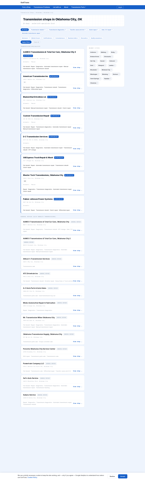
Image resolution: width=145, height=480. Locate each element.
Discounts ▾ (84, 38)
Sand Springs (95, 78)
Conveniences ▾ (60, 38)
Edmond (112, 61)
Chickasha (108, 56)
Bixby (113, 52)
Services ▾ (25, 38)
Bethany (104, 52)
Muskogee (94, 74)
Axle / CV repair (107, 29)
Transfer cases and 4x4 (78, 29)
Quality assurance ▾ (96, 38)
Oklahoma (39, 12)
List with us (57, 7)
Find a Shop (26, 7)
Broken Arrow (95, 56)
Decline (112, 476)
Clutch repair (93, 29)
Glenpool (101, 65)
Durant (103, 61)
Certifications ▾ (47, 38)
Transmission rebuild (38, 29)
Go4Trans (25, 2)
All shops (25, 29)
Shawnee (94, 83)
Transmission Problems (42, 7)
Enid (92, 65)
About (66, 7)
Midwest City (107, 70)
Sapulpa (107, 78)
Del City (93, 61)
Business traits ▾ (73, 38)
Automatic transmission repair (31, 33)
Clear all (36, 42)
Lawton (112, 65)
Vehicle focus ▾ (35, 38)
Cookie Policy (32, 477)
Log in (120, 7)
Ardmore (93, 52)
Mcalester (94, 70)
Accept (122, 476)
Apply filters (26, 42)
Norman (116, 74)
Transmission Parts (78, 7)
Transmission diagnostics (57, 29)
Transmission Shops (27, 12)
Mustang (105, 74)
